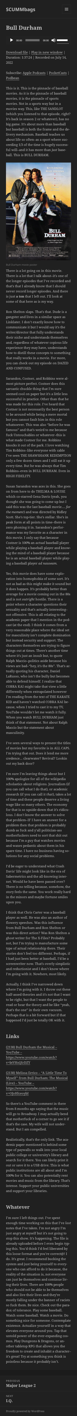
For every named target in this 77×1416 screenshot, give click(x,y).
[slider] (63, 40)
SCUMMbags (20, 9)
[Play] (11, 40)
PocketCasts (58, 73)
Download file (17, 52)
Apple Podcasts (34, 73)
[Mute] (53, 40)
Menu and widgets (66, 13)
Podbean (12, 78)
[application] (38, 40)
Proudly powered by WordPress (25, 1411)
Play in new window (47, 52)
